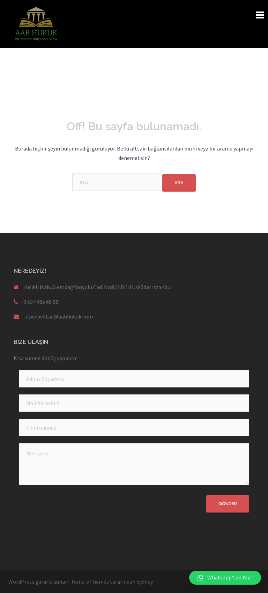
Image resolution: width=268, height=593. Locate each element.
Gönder (227, 503)
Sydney (144, 581)
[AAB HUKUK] (36, 23)
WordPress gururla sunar (37, 581)
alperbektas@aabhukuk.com (58, 316)
